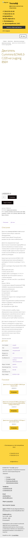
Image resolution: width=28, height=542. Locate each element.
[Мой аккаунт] (24, 31)
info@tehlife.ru (8, 16)
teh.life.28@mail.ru (9, 18)
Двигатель (20, 213)
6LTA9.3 (7, 211)
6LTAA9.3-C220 (12, 211)
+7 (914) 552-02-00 (8, 11)
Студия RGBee (15, 535)
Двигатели (10, 41)
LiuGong (15, 213)
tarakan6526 (9, 501)
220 (13, 353)
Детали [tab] (13, 222)
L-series (8, 213)
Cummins (4, 213)
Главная (5, 41)
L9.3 (12, 213)
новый (14, 345)
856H (24, 211)
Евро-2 (3, 215)
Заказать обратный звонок (14, 27)
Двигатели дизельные (19, 41)
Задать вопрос (7, 202)
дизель (14, 364)
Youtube (13, 505)
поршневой (16, 348)
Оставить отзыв (10, 479)
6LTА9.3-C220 (19, 211)
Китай (14, 369)
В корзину (12, 197)
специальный (16, 350)
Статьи (8, 477)
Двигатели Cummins (6, 43)
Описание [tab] (5, 222)
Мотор (7, 215)
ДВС (24, 213)
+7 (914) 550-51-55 (8, 14)
